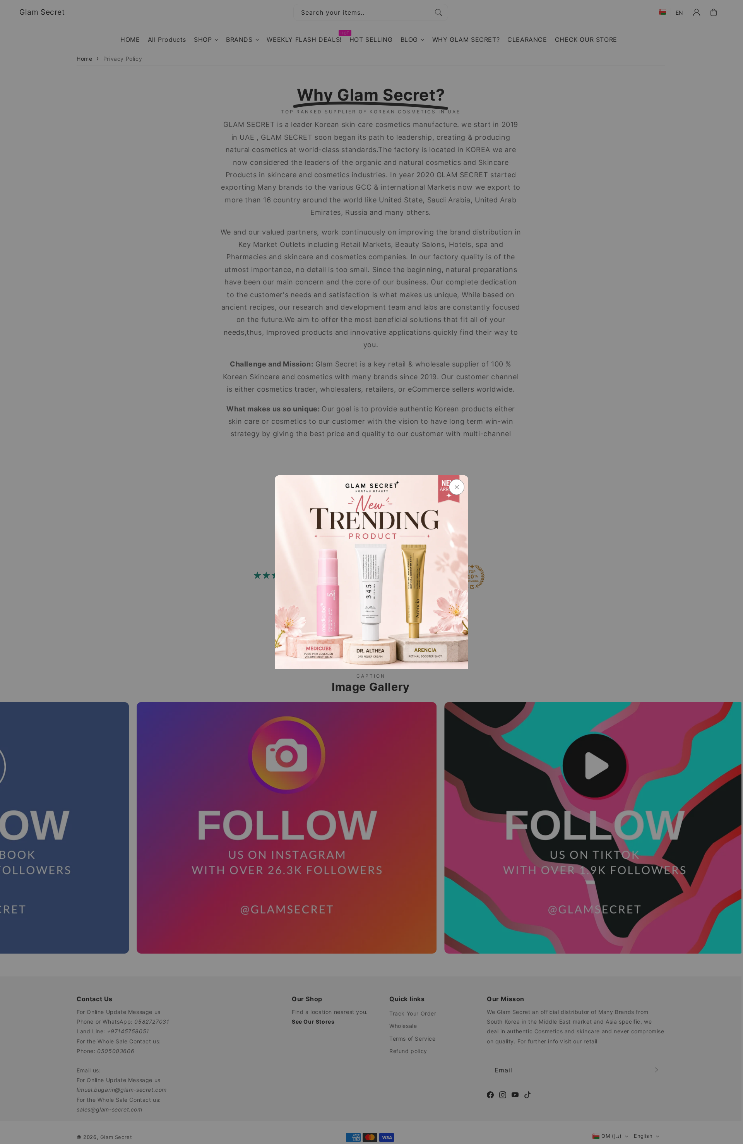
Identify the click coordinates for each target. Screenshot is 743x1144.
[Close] (456, 487)
